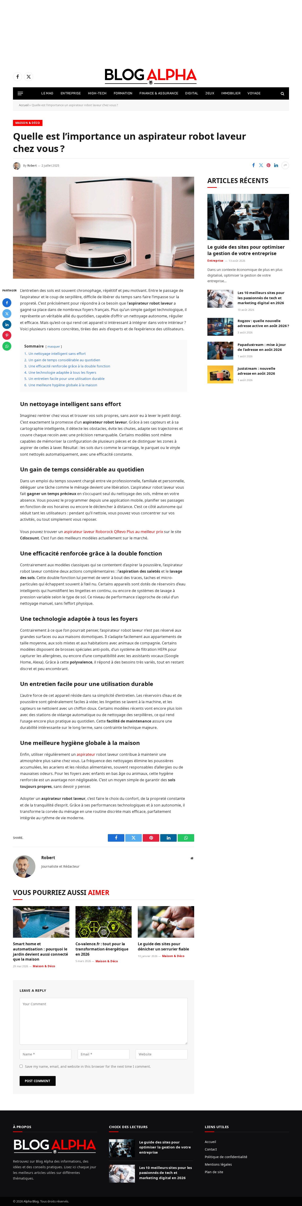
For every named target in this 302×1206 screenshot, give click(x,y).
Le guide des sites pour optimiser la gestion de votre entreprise (246, 250)
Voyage (254, 93)
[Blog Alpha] (151, 76)
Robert (32, 166)
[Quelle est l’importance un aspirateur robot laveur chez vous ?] (103, 277)
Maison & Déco (27, 123)
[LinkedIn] (6, 324)
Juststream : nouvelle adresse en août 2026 (256, 371)
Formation (123, 93)
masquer (53, 346)
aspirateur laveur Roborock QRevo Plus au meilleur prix (113, 531)
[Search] (282, 93)
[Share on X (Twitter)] (260, 165)
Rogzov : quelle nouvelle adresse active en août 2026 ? (263, 323)
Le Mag (47, 93)
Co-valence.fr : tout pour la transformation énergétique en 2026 (102, 949)
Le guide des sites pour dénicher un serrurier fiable (163, 946)
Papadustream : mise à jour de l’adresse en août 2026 (262, 347)
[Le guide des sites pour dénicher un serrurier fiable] (166, 922)
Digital (191, 93)
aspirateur (86, 754)
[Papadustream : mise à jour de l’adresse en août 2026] (220, 351)
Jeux (209, 93)
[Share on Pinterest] (268, 165)
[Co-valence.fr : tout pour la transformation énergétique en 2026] (104, 922)
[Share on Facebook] (253, 165)
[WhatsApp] (6, 346)
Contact (211, 1149)
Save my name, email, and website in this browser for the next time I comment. (88, 1066)
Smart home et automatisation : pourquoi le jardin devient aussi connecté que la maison (40, 951)
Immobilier (230, 93)
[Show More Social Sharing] (285, 165)
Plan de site (214, 1172)
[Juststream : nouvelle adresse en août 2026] (220, 374)
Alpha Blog (31, 1201)
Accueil (24, 105)
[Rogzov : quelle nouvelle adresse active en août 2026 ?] (220, 327)
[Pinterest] (6, 335)
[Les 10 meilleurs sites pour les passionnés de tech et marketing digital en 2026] (220, 299)
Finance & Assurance (158, 93)
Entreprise (71, 93)
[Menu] (20, 93)
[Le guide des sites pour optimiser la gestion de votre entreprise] (248, 217)
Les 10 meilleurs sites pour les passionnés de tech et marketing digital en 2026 (261, 297)
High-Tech (97, 93)
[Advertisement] (141, 33)
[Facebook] (6, 302)
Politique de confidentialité (226, 1157)
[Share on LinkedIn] (276, 165)
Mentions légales (218, 1164)
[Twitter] (6, 313)
